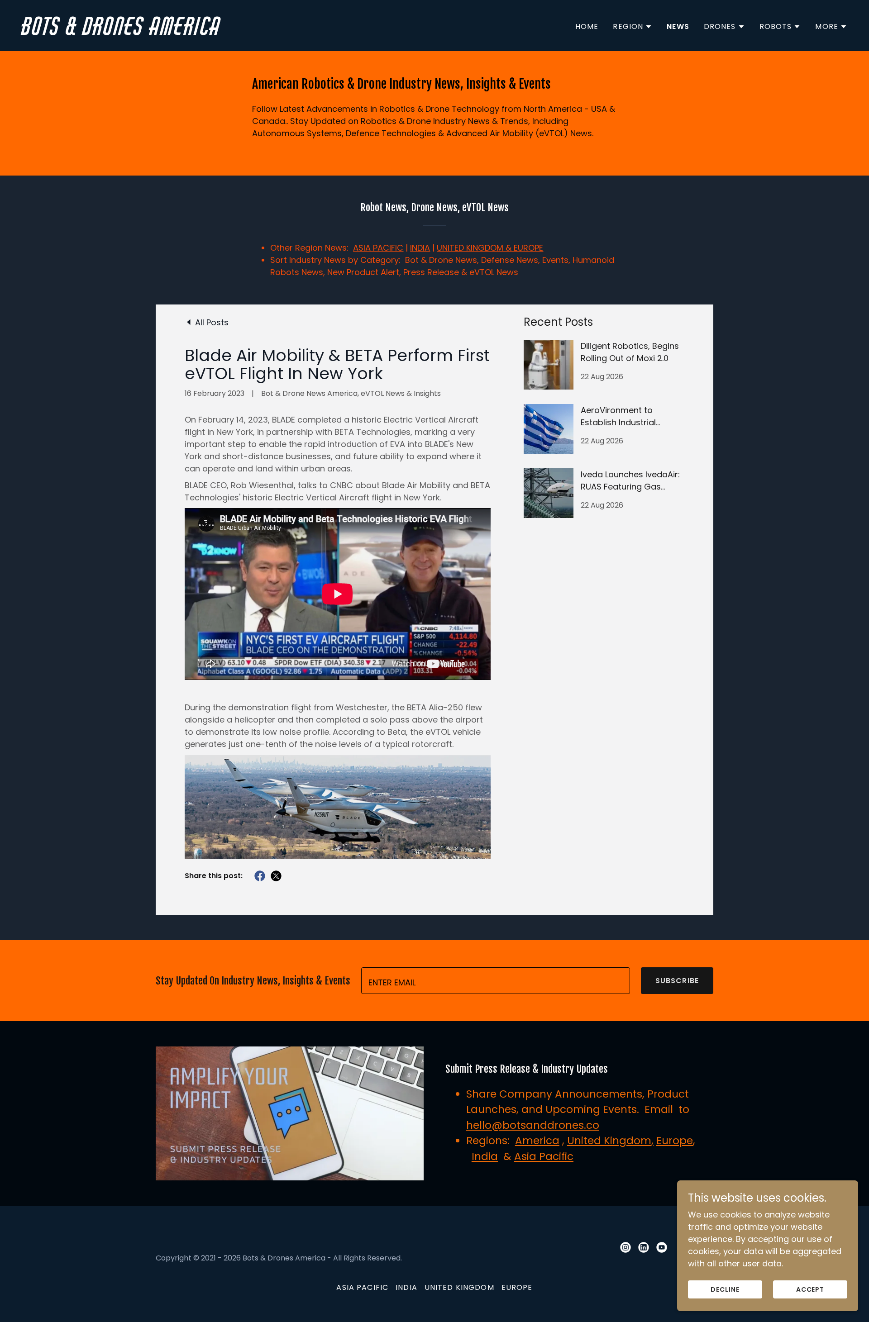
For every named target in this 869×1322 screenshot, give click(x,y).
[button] (632, 26)
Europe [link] (517, 1287)
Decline (725, 1289)
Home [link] (587, 26)
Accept (810, 1289)
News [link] (678, 26)
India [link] (406, 1287)
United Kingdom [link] (459, 1287)
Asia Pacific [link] (362, 1287)
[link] (224, 32)
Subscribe (677, 980)
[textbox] (495, 980)
